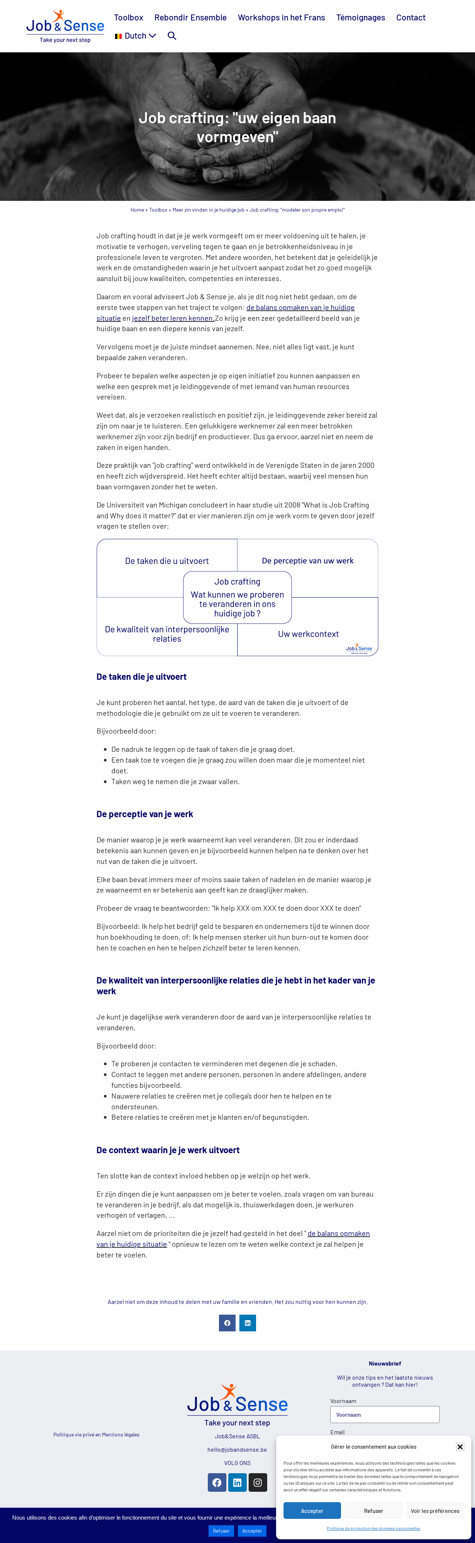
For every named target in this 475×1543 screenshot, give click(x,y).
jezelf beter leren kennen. (173, 317)
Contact (411, 17)
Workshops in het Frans (281, 17)
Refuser (373, 1510)
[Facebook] (217, 1482)
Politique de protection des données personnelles (373, 1528)
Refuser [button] (221, 1531)
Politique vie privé (74, 1434)
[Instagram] (258, 1482)
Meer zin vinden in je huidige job (209, 209)
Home (137, 209)
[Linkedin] (237, 1482)
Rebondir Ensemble (190, 17)
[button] (460, 1447)
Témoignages (360, 17)
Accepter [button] (252, 1531)
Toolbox (128, 17)
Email (337, 1431)
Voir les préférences (435, 1510)
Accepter (312, 1510)
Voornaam (343, 1400)
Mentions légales (121, 1434)
